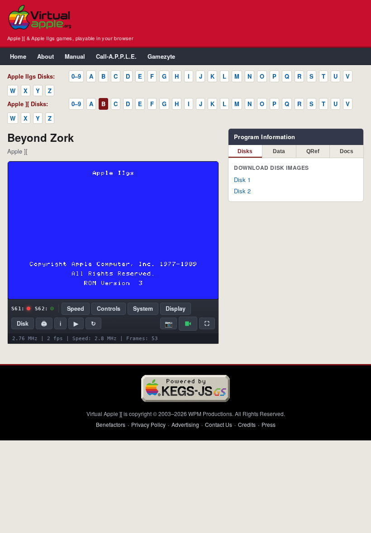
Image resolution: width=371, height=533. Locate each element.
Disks (245, 151)
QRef (312, 151)
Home (18, 56)
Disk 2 (242, 191)
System (143, 308)
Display (176, 308)
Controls (108, 308)
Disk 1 (242, 179)
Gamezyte (161, 56)
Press (269, 424)
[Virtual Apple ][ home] (39, 17)
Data (279, 151)
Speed (75, 308)
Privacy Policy (148, 424)
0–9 (76, 76)
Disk (23, 323)
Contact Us (218, 424)
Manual (75, 56)
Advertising (185, 424)
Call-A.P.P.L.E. (116, 56)
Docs (346, 151)
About (45, 56)
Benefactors (110, 424)
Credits (247, 424)
